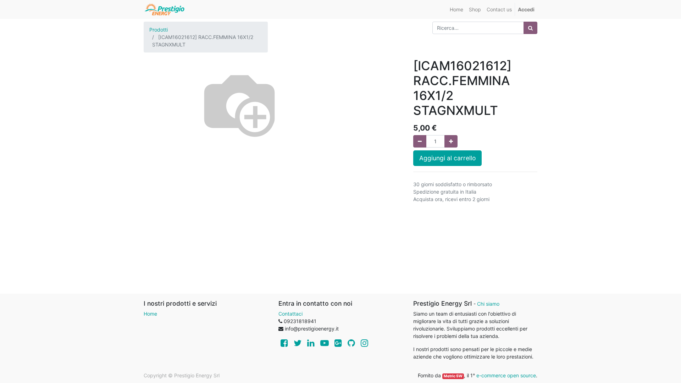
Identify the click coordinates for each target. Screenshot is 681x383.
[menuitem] (456, 9)
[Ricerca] (530, 28)
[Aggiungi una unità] (451, 141)
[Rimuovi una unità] (419, 141)
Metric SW (453, 376)
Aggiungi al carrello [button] (447, 158)
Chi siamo (488, 304)
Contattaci (290, 314)
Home (150, 314)
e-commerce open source (506, 375)
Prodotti (158, 30)
